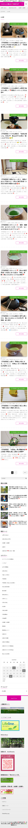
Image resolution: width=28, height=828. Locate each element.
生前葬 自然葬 (22, 7)
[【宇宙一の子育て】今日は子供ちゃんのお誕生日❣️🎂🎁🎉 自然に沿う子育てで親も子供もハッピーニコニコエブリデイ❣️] (4, 524)
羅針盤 (3, 626)
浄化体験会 (4, 614)
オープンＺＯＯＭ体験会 (7, 559)
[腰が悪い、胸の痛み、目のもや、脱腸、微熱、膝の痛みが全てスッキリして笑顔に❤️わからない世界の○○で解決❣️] (4, 515)
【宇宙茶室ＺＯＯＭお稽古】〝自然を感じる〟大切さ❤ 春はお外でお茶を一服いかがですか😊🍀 (14, 136)
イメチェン (20, 268)
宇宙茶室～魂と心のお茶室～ (19, 24)
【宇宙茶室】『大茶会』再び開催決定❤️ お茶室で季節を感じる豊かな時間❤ (14, 450)
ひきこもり (15, 131)
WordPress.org (5, 813)
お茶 (17, 403)
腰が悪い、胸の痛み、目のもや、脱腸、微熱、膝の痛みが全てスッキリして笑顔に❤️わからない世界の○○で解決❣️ (18, 514)
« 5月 (3, 681)
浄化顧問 (4, 618)
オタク (25, 403)
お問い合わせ (3, 7)
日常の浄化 (4, 602)
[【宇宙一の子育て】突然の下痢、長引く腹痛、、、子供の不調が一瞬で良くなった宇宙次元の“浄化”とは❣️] (4, 506)
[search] (26, 478)
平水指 (21, 40)
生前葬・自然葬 (5, 622)
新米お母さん (5, 594)
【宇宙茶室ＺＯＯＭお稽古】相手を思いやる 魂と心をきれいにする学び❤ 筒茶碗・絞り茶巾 (14, 318)
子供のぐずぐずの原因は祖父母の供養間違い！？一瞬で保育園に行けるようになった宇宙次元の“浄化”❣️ (18, 497)
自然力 (3, 547)
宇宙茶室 (17, 40)
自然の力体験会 (5, 642)
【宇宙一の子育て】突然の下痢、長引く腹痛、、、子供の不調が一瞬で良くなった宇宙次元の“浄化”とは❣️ (18, 505)
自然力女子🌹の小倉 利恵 (8, 550)
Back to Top (14, 698)
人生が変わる (12, 40)
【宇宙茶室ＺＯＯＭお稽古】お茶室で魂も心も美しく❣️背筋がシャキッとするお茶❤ (14, 90)
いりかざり (4, 86)
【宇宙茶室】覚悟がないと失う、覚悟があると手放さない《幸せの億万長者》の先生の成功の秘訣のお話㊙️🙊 (14, 181)
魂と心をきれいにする (18, 359)
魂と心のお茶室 (5, 653)
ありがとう (8, 177)
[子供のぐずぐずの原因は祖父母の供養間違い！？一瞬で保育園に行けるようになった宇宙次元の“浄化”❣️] (4, 498)
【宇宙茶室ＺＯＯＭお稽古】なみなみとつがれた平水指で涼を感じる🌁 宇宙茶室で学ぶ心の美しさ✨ (14, 45)
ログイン (4, 801)
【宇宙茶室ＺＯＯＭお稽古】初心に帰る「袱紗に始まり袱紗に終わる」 (14, 407)
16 (23, 670)
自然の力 (4, 634)
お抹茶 (8, 222)
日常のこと (4, 598)
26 (10, 676)
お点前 (3, 40)
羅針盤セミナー (5, 630)
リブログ (4, 563)
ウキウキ (20, 131)
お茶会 (7, 268)
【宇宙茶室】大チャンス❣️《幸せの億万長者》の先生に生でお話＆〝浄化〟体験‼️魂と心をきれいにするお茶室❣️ (14, 272)
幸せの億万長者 (5, 586)
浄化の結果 (4, 610)
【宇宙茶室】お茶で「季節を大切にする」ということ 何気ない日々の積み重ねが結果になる (14, 364)
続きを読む (21, 60)
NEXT (25, 472)
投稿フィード (5, 805)
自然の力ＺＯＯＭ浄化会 (7, 649)
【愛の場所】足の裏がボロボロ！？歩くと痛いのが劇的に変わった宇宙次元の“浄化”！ (18, 488)
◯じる (3, 177)
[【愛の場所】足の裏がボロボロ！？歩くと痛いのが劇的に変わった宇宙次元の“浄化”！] (4, 489)
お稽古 (7, 40)
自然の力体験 (5, 638)
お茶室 (15, 86)
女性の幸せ (4, 571)
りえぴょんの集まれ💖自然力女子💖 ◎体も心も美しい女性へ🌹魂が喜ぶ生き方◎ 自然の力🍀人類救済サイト (14, 823)
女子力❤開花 (5, 567)
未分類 (3, 606)
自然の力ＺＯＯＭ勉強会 (7, 646)
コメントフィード (6, 809)
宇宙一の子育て (5, 575)
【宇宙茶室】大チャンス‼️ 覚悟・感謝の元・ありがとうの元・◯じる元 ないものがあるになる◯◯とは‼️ (14, 227)
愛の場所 (4, 590)
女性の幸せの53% (12, 7)
